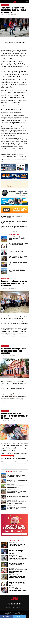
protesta (4, 217)
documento (20, 318)
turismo (9, 217)
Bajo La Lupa (15, 607)
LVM (13, 216)
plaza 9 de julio (18, 216)
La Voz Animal (21, 607)
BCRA (3, 383)
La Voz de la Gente (8, 607)
